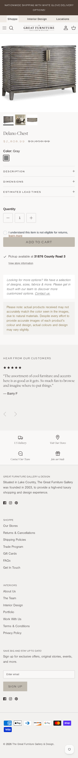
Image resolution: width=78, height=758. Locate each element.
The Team (9, 598)
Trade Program (13, 547)
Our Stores (10, 526)
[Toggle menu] (4, 28)
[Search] (13, 28)
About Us (9, 591)
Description (14, 171)
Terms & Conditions (16, 626)
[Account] (64, 28)
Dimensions (13, 181)
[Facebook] (4, 502)
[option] (39, 73)
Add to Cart (39, 242)
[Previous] (4, 414)
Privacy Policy (12, 633)
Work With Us (12, 619)
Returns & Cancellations (19, 533)
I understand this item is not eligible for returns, (38, 234)
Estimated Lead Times (22, 192)
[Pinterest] (16, 502)
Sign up (15, 686)
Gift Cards (10, 553)
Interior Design (37, 19)
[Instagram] (10, 502)
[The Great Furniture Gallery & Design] (39, 28)
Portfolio (8, 612)
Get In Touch (11, 567)
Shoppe (13, 19)
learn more (15, 235)
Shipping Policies (14, 540)
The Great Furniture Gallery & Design (33, 744)
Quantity (9, 209)
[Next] (15, 414)
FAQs (7, 560)
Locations (62, 19)
